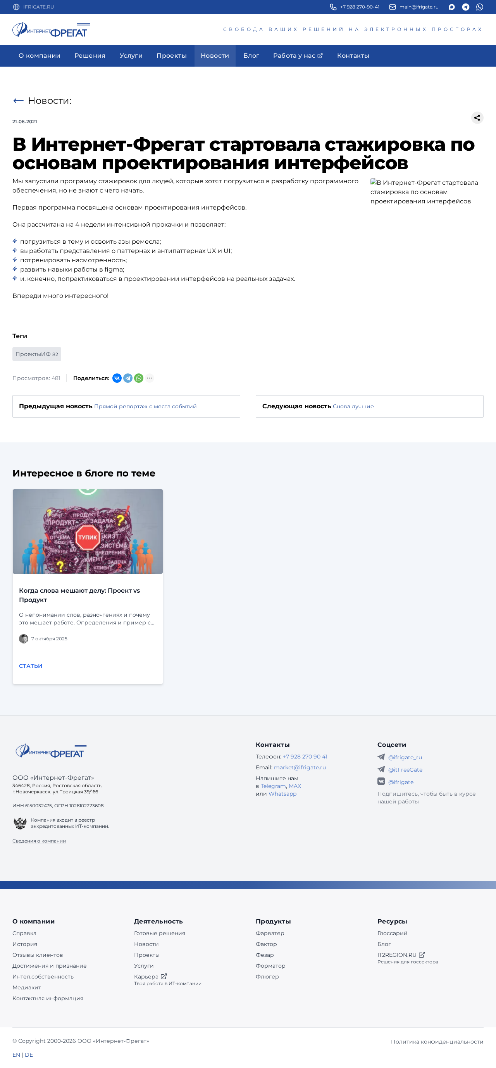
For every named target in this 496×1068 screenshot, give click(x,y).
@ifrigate (400, 782)
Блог (384, 944)
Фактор (266, 944)
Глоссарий (392, 933)
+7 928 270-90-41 (359, 7)
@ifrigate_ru (405, 757)
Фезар (265, 954)
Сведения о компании (39, 841)
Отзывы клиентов (37, 954)
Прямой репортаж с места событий (145, 406)
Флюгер (267, 976)
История (24, 944)
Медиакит (26, 987)
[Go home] (51, 750)
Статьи (31, 665)
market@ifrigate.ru (300, 767)
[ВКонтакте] (117, 378)
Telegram (273, 786)
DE (29, 1054)
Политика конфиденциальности (437, 1041)
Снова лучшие (353, 406)
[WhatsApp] (138, 378)
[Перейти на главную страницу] (51, 29)
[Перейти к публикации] (88, 531)
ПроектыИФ (37, 354)
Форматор (271, 965)
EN (16, 1054)
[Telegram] (128, 378)
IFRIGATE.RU (38, 7)
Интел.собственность (43, 976)
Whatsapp (282, 793)
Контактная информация (47, 998)
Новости (146, 944)
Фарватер (270, 933)
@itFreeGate (405, 769)
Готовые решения (159, 933)
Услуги (144, 965)
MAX (295, 786)
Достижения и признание (49, 965)
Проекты (147, 954)
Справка (24, 933)
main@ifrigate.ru (419, 7)
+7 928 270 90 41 (305, 756)
